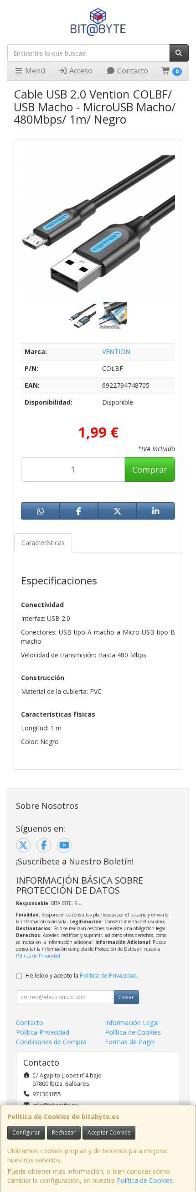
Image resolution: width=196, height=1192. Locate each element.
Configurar (26, 1132)
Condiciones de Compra (51, 1041)
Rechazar (64, 1132)
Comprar (149, 469)
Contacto (131, 71)
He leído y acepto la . (82, 975)
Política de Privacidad (38, 956)
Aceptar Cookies (109, 1132)
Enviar (126, 997)
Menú (34, 71)
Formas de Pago (129, 1041)
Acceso (80, 71)
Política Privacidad (42, 1032)
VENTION (116, 351)
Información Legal (132, 1022)
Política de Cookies (145, 1180)
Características (43, 542)
